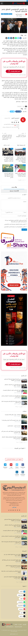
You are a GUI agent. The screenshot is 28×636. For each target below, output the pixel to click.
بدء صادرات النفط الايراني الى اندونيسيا (21, 135)
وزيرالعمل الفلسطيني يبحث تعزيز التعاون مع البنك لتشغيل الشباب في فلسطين (7, 137)
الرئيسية (24, 624)
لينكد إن (21, 591)
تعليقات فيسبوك (13, 191)
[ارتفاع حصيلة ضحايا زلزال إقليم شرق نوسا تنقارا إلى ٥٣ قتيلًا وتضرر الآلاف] (24, 403)
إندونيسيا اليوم (6, 14)
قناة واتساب (20, 602)
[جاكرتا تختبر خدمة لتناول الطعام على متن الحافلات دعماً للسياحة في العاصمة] (24, 556)
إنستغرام (21, 609)
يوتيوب (21, 598)
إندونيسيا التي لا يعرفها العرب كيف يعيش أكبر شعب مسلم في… (11, 432)
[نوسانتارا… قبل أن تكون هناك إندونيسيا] (24, 416)
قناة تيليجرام (20, 605)
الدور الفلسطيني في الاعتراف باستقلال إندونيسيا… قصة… (13, 385)
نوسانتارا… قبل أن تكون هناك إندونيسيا (13, 415)
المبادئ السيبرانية (18, 627)
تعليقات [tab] (13, 187)
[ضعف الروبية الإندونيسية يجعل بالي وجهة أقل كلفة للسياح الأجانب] (24, 561)
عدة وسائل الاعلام (9, 627)
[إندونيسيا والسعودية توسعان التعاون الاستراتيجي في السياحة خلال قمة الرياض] (24, 567)
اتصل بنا (20, 624)
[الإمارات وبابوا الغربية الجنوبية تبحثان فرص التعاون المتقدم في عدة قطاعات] (24, 578)
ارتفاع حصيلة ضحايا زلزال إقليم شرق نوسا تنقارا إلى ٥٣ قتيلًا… (11, 402)
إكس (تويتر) (20, 595)
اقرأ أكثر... (14, 507)
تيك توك (21, 616)
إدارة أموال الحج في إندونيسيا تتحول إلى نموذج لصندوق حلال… (11, 396)
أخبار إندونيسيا (19, 106)
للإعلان (16, 624)
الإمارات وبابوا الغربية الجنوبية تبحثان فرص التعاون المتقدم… (12, 577)
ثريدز (22, 612)
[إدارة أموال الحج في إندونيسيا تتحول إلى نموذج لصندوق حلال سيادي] (7, 168)
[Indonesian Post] (7, 624)
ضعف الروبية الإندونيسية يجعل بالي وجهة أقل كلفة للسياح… (11, 560)
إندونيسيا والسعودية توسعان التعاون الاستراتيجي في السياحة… (13, 566)
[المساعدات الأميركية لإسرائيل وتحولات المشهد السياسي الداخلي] (24, 438)
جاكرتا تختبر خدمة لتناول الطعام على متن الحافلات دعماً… (12, 555)
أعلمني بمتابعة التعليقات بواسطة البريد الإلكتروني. (15, 224)
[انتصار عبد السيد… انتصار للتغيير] (24, 427)
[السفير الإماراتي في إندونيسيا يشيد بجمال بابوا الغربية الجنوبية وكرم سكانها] (24, 573)
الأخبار (2, 14)
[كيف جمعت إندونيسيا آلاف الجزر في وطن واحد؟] (24, 422)
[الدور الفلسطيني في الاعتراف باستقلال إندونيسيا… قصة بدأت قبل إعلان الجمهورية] (7, 152)
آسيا (23, 106)
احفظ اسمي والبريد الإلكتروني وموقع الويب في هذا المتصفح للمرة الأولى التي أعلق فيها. (16, 221)
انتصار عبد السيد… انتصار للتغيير (14, 426)
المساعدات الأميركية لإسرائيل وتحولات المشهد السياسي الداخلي (11, 437)
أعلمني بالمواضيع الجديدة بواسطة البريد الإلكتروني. (15, 227)
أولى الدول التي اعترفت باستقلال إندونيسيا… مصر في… (12, 390)
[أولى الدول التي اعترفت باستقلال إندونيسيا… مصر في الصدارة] (20, 168)
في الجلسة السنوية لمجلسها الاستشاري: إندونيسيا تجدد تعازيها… (12, 379)
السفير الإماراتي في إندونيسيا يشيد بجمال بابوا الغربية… (11, 571)
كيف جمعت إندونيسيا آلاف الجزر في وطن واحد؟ (11, 420)
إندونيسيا (10, 14)
